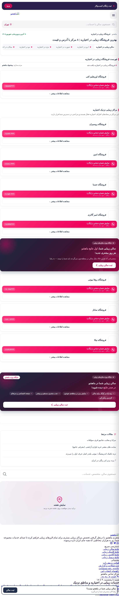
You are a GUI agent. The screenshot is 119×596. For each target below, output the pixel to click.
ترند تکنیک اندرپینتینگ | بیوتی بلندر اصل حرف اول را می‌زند (91, 454)
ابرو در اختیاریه (83, 47)
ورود (8, 6)
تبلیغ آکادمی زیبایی (110, 554)
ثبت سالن (10, 590)
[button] (59, 503)
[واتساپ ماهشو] (117, 543)
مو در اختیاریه (24, 47)
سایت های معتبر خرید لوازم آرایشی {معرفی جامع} (94, 447)
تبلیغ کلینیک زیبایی (110, 552)
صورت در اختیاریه (63, 47)
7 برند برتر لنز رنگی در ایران (104, 460)
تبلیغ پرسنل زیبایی (110, 557)
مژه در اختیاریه (43, 47)
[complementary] (59, 254)
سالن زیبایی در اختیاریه (105, 47)
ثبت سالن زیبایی (105, 265)
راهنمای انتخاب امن (109, 571)
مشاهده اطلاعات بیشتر (59, 93)
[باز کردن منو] (113, 15)
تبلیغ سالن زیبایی (111, 549)
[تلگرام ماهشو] (114, 543)
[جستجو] (4, 474)
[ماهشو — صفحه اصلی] (10, 15)
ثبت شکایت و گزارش (109, 565)
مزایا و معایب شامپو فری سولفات (101, 440)
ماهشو (114, 34)
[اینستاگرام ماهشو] (111, 543)
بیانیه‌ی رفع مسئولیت (109, 568)
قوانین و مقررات (111, 563)
